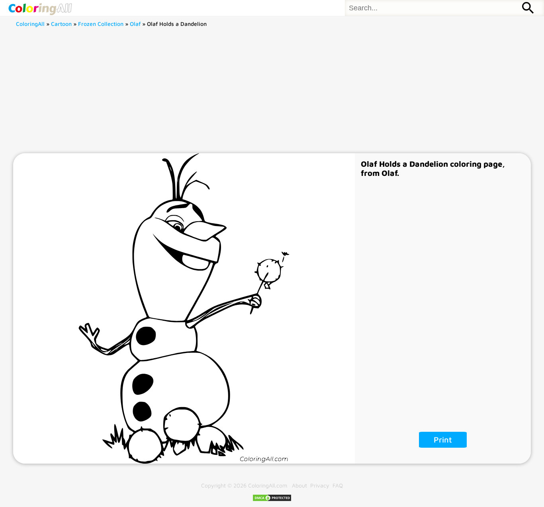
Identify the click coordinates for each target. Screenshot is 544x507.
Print (443, 439)
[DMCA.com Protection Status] (272, 499)
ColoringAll (30, 23)
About (299, 485)
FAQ (338, 485)
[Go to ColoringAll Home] (40, 8)
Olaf (135, 23)
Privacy (319, 485)
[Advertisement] (272, 93)
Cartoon (61, 23)
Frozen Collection (100, 23)
